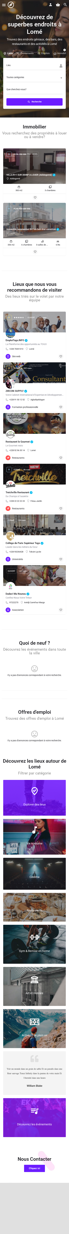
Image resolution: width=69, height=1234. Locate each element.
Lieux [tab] (10, 53)
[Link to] (34, 798)
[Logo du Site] (11, 5)
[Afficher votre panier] (58, 5)
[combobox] (34, 78)
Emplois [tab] (45, 53)
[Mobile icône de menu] (4, 5)
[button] (34, 1168)
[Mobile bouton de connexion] (50, 5)
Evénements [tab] (27, 53)
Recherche (36, 102)
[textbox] (34, 78)
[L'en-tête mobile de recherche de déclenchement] (65, 5)
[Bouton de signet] (35, 197)
